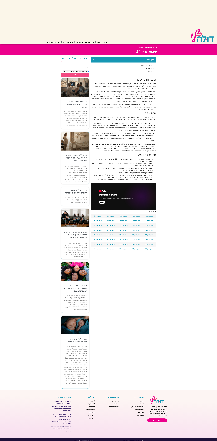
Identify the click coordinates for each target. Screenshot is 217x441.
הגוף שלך (149, 68)
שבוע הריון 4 (110, 216)
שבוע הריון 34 (110, 244)
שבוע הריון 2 (136, 216)
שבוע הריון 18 (123, 230)
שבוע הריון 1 (149, 216)
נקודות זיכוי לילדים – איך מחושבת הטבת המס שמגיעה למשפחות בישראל (75, 288)
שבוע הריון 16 (149, 230)
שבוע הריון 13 (123, 225)
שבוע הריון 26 (149, 239)
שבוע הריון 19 (110, 230)
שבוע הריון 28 (123, 239)
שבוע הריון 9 (110, 221)
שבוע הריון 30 (97, 239)
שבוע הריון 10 (97, 221)
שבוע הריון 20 (97, 230)
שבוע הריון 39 (110, 249)
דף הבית (154, 47)
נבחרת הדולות (89, 42)
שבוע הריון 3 (123, 216)
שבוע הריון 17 (136, 230)
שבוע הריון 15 (97, 225)
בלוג (149, 47)
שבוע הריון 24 (110, 235)
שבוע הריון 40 (97, 249)
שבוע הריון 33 (123, 244)
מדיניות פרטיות (74, 71)
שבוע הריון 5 (97, 216)
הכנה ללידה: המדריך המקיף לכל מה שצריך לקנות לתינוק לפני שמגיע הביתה (76, 158)
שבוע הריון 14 (110, 225)
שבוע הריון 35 (97, 244)
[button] (93, 60)
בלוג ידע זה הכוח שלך (53, 42)
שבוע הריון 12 (136, 225)
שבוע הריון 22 (136, 235)
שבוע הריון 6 (149, 221)
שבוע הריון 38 (123, 249)
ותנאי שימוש (67, 71)
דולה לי (104, 42)
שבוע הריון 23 (123, 235)
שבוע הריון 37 (136, 249)
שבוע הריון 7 (136, 221)
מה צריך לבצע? (147, 71)
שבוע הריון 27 (136, 239)
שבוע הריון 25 (97, 235)
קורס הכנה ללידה (68, 42)
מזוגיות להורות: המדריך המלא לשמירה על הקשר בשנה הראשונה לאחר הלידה (75, 235)
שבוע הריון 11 (149, 225)
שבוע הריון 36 (149, 249)
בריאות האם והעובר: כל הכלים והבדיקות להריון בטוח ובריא (76, 104)
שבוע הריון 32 (136, 244)
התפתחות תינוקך (146, 65)
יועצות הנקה (79, 42)
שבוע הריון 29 (110, 239)
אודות (98, 42)
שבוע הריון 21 (149, 235)
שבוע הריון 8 (123, 221)
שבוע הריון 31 (149, 244)
